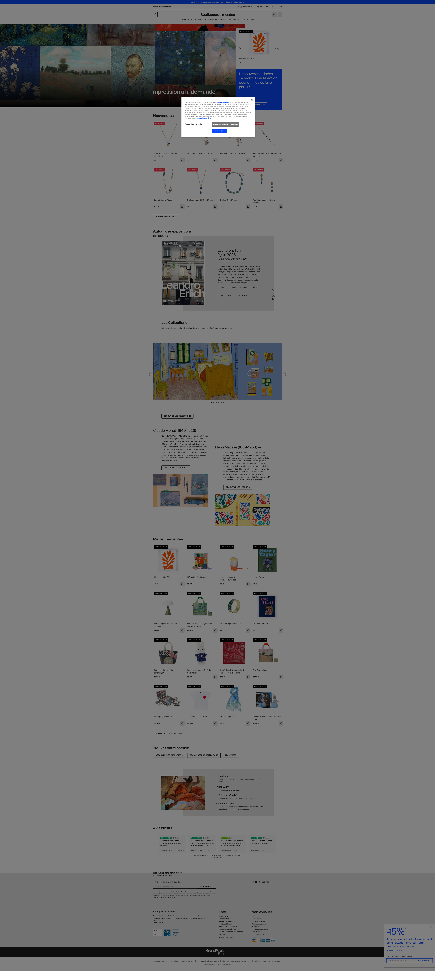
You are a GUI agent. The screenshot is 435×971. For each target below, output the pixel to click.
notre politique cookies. (204, 118)
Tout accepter (219, 130)
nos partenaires (223, 102)
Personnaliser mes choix (193, 124)
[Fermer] (251, 99)
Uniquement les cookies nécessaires (225, 124)
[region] (218, 117)
